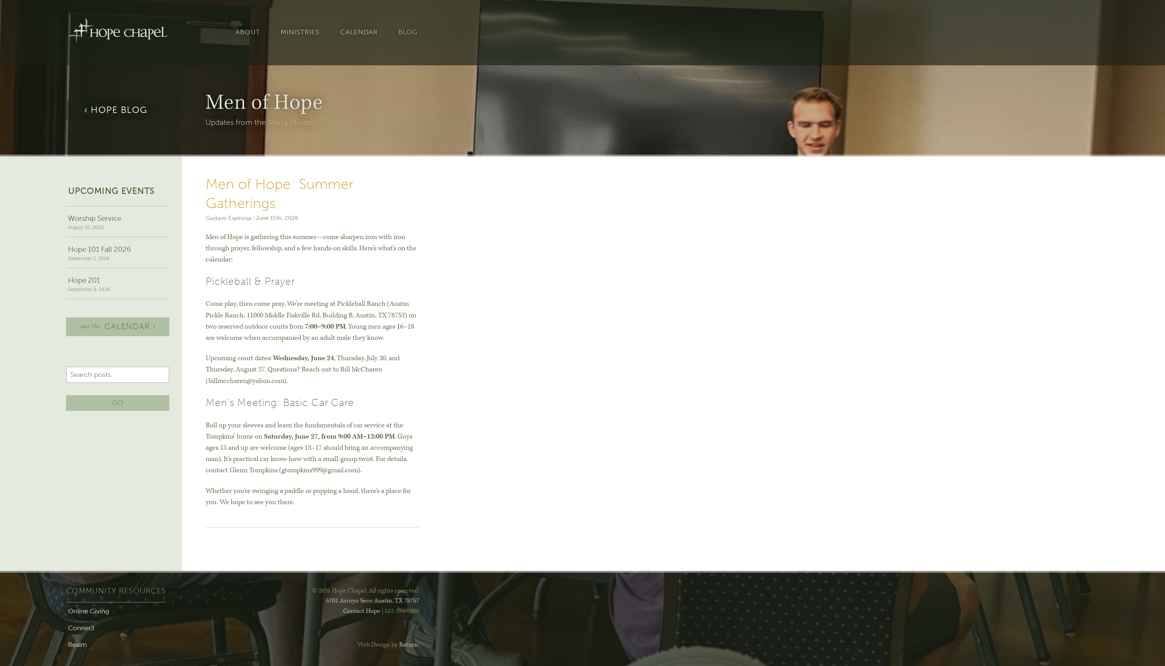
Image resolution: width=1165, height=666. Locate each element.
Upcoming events (111, 191)
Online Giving (88, 611)
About (247, 32)
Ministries (300, 32)
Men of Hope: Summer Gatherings (279, 194)
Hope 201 (89, 284)
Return (408, 645)
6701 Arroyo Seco (372, 601)
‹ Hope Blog (115, 109)
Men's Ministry (292, 122)
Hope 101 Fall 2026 (99, 253)
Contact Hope (361, 611)
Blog (407, 32)
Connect (81, 628)
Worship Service (94, 222)
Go (117, 402)
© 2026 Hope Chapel (339, 591)
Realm (77, 645)
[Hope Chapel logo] (117, 33)
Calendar (359, 32)
